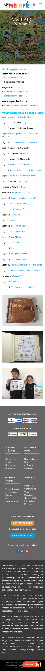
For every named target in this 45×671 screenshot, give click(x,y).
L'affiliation (28, 468)
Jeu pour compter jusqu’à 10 (23, 198)
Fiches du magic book (13, 96)
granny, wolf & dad (18, 226)
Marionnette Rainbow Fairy (21, 117)
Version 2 (32, 142)
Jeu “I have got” (17, 209)
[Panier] (33, 4)
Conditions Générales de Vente (30, 489)
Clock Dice (15, 215)
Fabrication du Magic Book (15, 92)
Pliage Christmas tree (21, 192)
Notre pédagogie (31, 459)
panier (13, 220)
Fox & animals (17, 243)
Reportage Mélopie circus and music (26, 265)
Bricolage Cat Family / (19, 142)
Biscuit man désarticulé (19, 165)
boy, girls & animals (19, 254)
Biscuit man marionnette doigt (22, 176)
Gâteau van (16, 282)
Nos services (10, 468)
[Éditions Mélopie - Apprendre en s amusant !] (17, 4)
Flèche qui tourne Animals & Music (25, 270)
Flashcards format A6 (13, 78)
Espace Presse (11, 501)
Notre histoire (11, 465)
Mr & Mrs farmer (17, 237)
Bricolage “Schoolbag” (20, 204)
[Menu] (40, 4)
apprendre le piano (20, 629)
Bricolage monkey (18, 259)
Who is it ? (16, 276)
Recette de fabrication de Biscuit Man (25, 170)
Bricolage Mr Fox (18, 231)
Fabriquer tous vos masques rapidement (21, 105)
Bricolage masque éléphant (22, 287)
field (12, 248)
